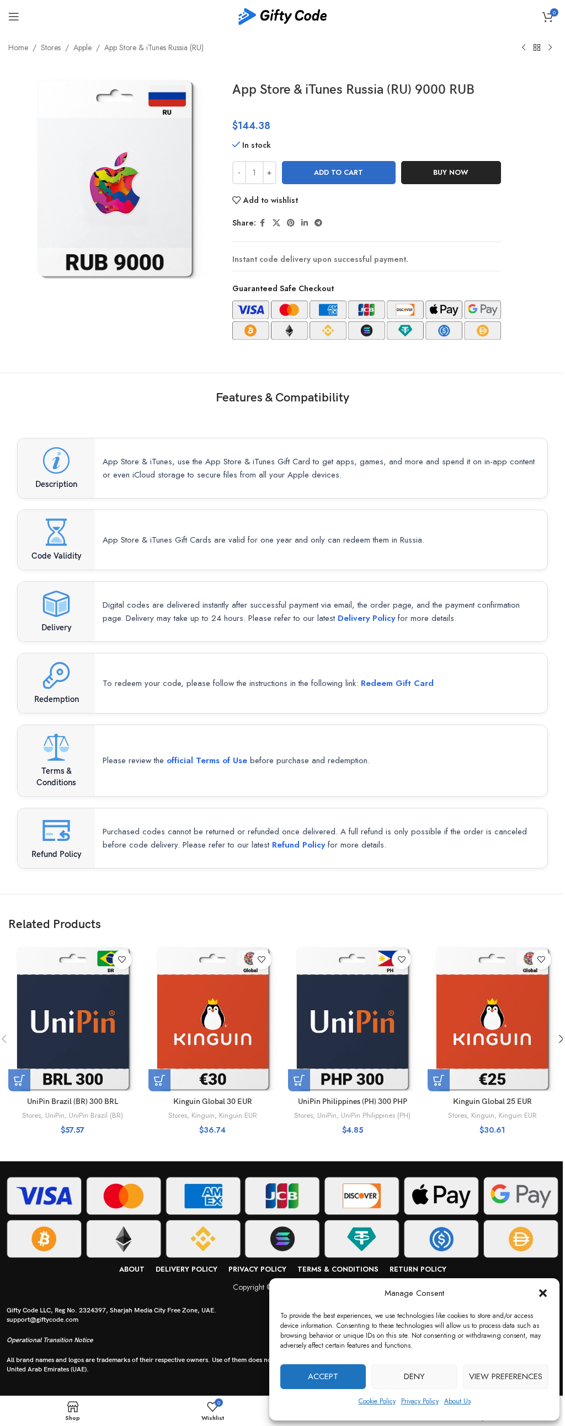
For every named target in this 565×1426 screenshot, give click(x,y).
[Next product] (550, 48)
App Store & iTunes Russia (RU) (154, 47)
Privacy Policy (420, 1401)
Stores (51, 47)
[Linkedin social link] (304, 223)
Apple (82, 47)
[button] (542, 1293)
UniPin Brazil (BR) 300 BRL (72, 1101)
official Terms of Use (207, 760)
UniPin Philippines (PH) (376, 1115)
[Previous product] (523, 48)
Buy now (450, 172)
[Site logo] (282, 15)
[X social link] (276, 223)
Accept (323, 1376)
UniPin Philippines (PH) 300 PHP (352, 1101)
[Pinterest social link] (291, 223)
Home (18, 47)
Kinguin (203, 1115)
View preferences (505, 1376)
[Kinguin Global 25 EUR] (492, 1018)
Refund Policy (298, 845)
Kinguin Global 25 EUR (492, 1101)
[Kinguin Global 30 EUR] (212, 1018)
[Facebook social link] (262, 223)
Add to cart (338, 172)
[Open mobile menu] (14, 17)
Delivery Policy (366, 618)
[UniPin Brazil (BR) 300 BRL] (72, 1018)
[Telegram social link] (318, 223)
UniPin (55, 1115)
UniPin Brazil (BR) (96, 1115)
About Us (457, 1401)
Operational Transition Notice (50, 1340)
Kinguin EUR (238, 1115)
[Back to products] (536, 48)
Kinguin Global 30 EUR (212, 1101)
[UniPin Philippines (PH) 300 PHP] (352, 1018)
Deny (414, 1376)
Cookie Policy (377, 1401)
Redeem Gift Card (397, 683)
